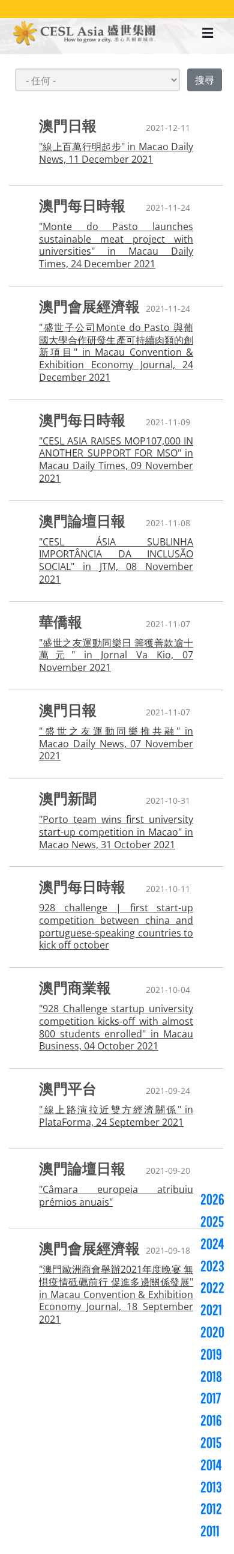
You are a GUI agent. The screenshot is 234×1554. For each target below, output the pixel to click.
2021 (211, 1309)
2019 (211, 1354)
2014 (210, 1464)
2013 (211, 1486)
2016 (211, 1420)
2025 (212, 1221)
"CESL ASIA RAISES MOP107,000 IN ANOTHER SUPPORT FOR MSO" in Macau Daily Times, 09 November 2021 (116, 460)
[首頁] (85, 34)
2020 (212, 1331)
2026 (212, 1199)
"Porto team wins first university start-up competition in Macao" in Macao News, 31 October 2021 (116, 832)
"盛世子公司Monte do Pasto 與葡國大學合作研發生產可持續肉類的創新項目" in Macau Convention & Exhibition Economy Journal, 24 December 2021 (116, 352)
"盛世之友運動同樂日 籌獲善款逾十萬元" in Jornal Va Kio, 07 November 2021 (116, 655)
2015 (210, 1442)
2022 (212, 1287)
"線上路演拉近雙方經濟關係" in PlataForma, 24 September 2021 (116, 1116)
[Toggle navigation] (207, 36)
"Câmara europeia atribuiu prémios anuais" (116, 1196)
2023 (212, 1265)
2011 (210, 1530)
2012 (211, 1508)
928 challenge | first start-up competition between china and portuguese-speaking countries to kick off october (116, 927)
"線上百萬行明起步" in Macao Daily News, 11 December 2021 (116, 153)
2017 (210, 1397)
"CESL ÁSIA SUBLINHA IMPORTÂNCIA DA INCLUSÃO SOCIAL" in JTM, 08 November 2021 (116, 561)
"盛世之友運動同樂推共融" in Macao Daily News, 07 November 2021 (116, 743)
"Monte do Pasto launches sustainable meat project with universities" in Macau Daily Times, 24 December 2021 (116, 245)
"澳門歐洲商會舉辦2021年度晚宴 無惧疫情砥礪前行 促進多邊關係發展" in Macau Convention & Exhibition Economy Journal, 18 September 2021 (116, 1294)
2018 (211, 1376)
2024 (212, 1243)
